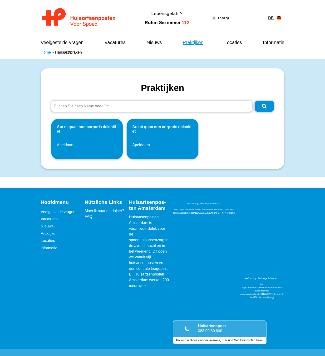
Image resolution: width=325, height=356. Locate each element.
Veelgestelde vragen (62, 42)
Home (46, 52)
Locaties (233, 42)
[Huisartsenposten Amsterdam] (83, 18)
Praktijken (193, 42)
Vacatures (115, 42)
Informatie (273, 42)
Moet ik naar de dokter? (104, 211)
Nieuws (154, 42)
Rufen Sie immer (167, 22)
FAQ (88, 217)
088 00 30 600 (210, 331)
